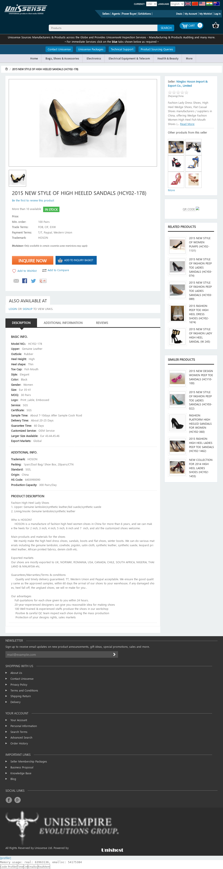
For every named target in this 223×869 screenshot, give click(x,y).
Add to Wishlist (27, 270)
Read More (187, 124)
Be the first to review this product (33, 200)
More (171, 190)
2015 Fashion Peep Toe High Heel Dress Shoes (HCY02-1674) (199, 314)
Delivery (15, 702)
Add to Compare (58, 270)
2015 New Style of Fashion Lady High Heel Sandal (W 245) (200, 335)
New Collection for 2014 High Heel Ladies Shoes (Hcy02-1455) (201, 468)
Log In (217, 13)
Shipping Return (20, 696)
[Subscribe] (115, 654)
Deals (179, 13)
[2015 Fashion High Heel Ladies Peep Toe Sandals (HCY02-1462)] (177, 446)
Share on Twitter (34, 281)
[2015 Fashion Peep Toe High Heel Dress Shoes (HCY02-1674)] (177, 313)
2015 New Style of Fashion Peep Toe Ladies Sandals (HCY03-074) (200, 267)
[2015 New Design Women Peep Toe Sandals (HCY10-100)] (177, 378)
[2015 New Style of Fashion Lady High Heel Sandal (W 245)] (177, 336)
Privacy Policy (18, 684)
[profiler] (5, 858)
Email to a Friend (16, 281)
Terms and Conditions (24, 690)
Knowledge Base (20, 773)
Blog (13, 779)
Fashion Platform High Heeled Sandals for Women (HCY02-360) (200, 423)
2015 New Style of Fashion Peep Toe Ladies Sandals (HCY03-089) (200, 291)
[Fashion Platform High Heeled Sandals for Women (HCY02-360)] (177, 422)
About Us (16, 673)
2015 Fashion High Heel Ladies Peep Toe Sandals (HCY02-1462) (201, 445)
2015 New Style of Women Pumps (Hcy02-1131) (200, 244)
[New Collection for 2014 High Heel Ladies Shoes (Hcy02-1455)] (177, 467)
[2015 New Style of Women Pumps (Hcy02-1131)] (177, 245)
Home (6, 68)
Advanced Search (21, 737)
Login (13, 309)
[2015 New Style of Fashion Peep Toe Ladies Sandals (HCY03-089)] (177, 290)
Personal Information (23, 726)
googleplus (17, 800)
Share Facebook (25, 281)
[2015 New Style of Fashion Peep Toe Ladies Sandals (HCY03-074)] (177, 266)
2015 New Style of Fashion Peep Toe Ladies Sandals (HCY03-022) (200, 400)
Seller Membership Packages (28, 761)
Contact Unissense (22, 678)
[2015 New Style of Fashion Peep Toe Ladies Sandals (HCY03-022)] (177, 399)
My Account (191, 13)
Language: (163, 4)
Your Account (18, 720)
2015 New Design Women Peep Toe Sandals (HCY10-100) (201, 377)
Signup (27, 309)
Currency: (139, 4)
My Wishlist (205, 13)
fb (8, 800)
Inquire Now (33, 260)
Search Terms (18, 732)
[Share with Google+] (43, 281)
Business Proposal (21, 767)
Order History (19, 743)
